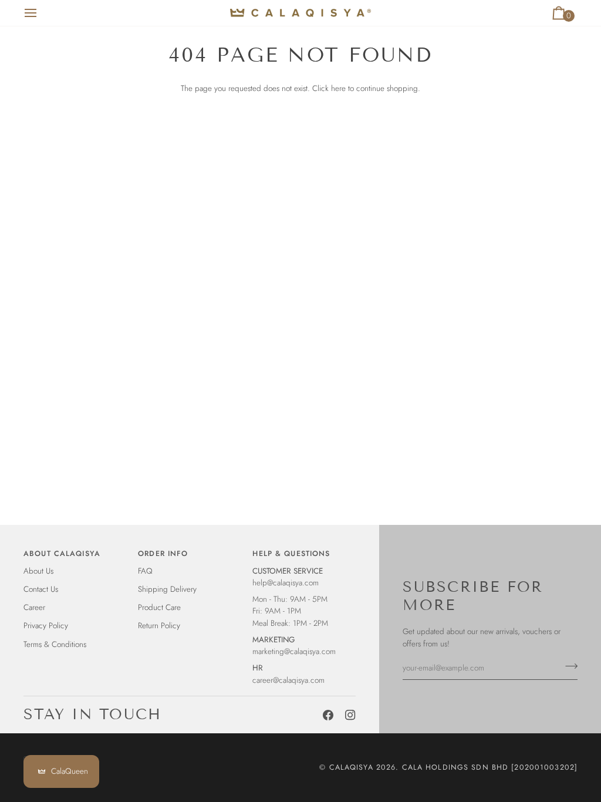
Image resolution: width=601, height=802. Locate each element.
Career (34, 607)
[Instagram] (350, 715)
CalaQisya (351, 767)
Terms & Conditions (54, 644)
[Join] (568, 666)
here (338, 88)
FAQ (145, 571)
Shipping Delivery (167, 589)
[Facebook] (328, 715)
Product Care (159, 607)
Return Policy (159, 625)
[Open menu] (41, 13)
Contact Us (40, 589)
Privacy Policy (45, 625)
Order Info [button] (163, 553)
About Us (38, 571)
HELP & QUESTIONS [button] (291, 553)
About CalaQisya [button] (61, 553)
